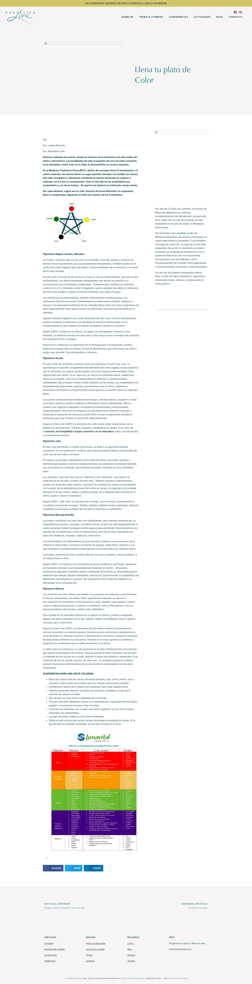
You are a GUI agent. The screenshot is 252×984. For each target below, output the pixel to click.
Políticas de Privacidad (133, 978)
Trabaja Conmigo (151, 17)
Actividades (202, 17)
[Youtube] (174, 294)
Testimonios (50, 961)
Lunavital (180, 233)
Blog (219, 17)
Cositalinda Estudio (177, 978)
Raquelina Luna (74, 978)
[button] (53, 868)
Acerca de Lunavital (95, 949)
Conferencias (178, 17)
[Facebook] (158, 294)
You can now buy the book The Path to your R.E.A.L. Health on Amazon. (126, 3)
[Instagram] (166, 294)
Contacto (235, 17)
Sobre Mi (127, 17)
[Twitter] (183, 294)
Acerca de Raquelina (95, 943)
